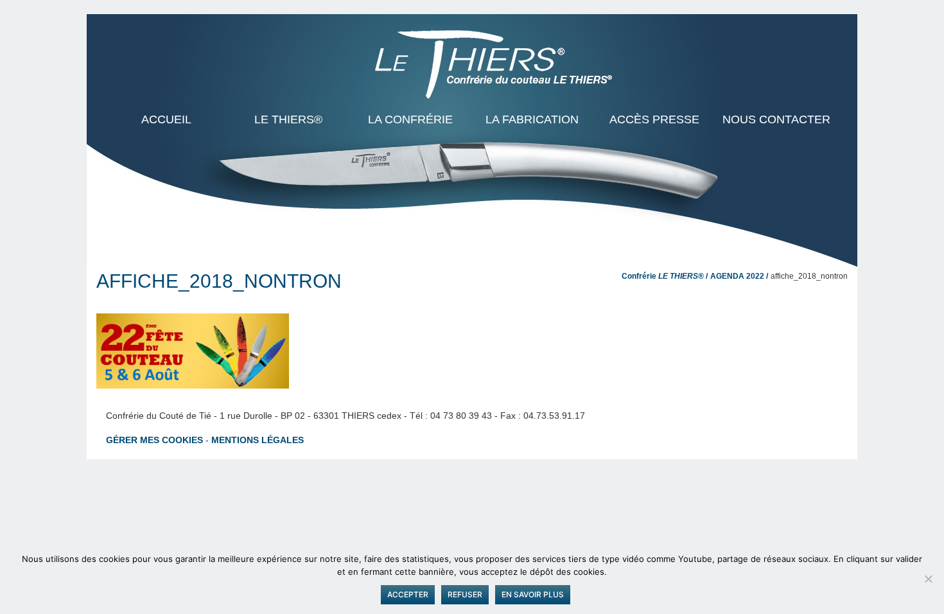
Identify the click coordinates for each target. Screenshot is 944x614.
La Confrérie (410, 119)
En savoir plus (533, 594)
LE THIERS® (288, 119)
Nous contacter (776, 119)
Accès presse (654, 119)
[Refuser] (928, 578)
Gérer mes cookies (154, 440)
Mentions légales (257, 440)
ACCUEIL (166, 119)
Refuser (465, 594)
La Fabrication (532, 119)
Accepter (407, 594)
